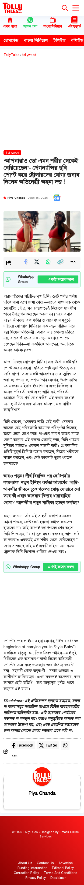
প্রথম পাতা (10, 26)
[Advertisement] (42, 104)
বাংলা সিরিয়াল (52, 26)
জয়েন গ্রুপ (30, 26)
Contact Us (45, 863)
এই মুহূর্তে (74, 26)
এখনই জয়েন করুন (58, 279)
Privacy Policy (35, 878)
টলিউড (59, 40)
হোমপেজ (11, 40)
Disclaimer (58, 878)
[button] (65, 8)
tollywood (29, 55)
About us (25, 863)
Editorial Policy (63, 868)
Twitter (51, 745)
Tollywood (12, 152)
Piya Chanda (16, 197)
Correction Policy (26, 873)
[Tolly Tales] (12, 8)
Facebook (25, 745)
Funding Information (32, 868)
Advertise (66, 863)
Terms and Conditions (60, 873)
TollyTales (11, 55)
